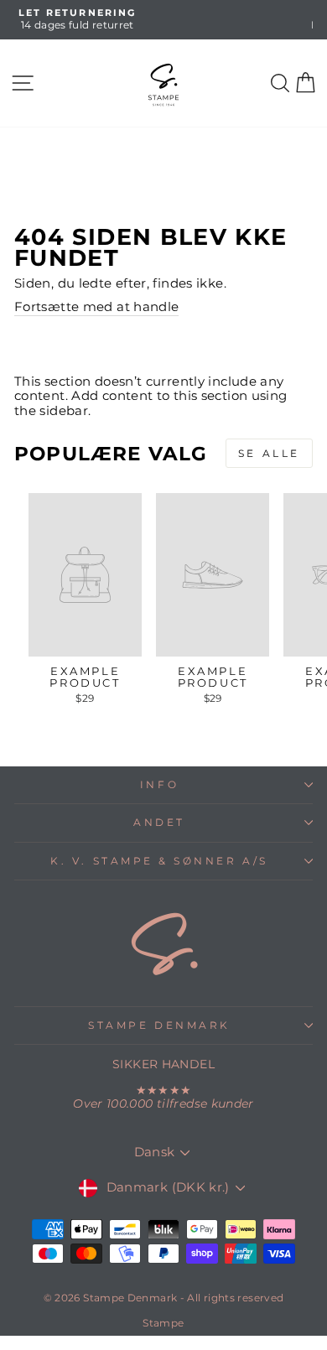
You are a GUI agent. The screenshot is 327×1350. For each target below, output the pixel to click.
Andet (159, 822)
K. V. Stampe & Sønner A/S (158, 861)
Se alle (269, 453)
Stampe (163, 1322)
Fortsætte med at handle (96, 307)
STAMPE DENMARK (159, 1025)
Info (159, 785)
